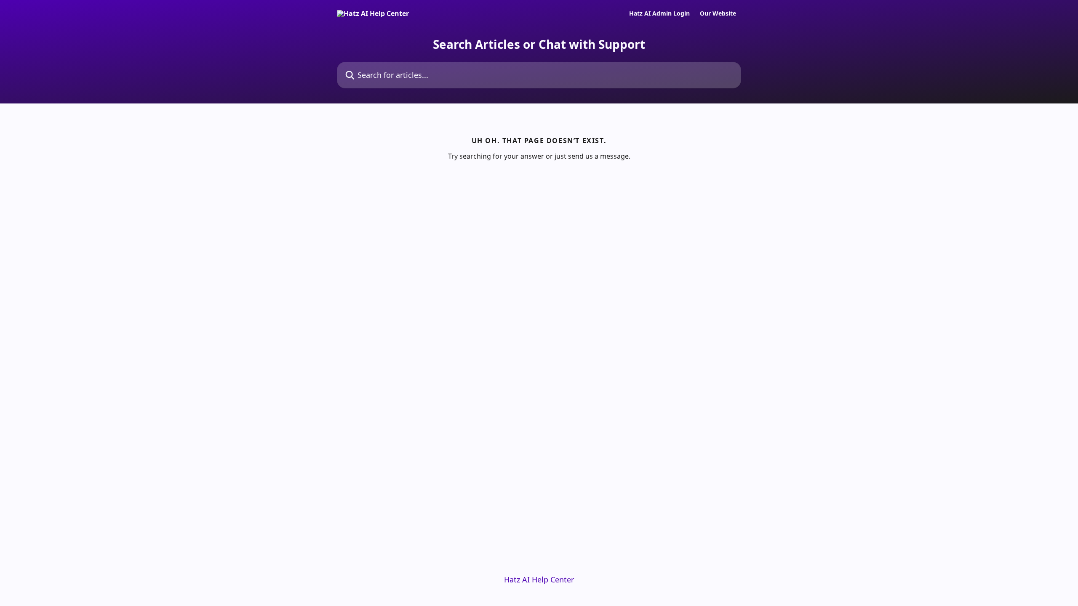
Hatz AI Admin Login (659, 13)
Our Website (718, 13)
